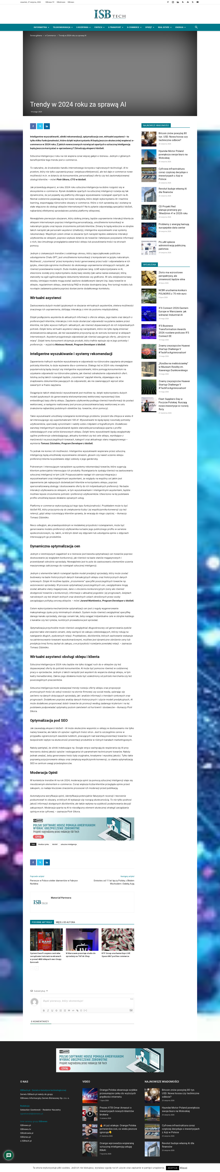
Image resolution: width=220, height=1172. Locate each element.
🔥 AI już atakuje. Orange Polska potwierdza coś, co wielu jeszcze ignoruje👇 (118, 1129)
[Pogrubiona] (44, 1010)
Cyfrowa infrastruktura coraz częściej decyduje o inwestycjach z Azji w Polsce (180, 1129)
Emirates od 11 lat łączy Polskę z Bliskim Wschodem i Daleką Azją (114, 882)
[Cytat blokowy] (69, 1010)
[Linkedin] (178, 2)
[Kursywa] (48, 1010)
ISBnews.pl (25, 1125)
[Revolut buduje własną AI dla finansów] (148, 194)
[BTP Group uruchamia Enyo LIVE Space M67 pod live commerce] (118, 939)
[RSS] (182, 2)
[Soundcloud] (187, 2)
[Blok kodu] (73, 1010)
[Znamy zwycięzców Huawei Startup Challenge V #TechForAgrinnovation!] (148, 351)
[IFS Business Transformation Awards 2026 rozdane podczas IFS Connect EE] (148, 331)
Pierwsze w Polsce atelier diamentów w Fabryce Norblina (54, 882)
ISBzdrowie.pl (26, 1133)
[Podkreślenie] (52, 1010)
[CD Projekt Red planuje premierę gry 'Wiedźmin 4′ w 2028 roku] (148, 212)
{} (81, 1010)
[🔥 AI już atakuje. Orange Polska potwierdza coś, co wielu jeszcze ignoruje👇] (89, 1131)
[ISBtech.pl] (110, 14)
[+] (85, 1010)
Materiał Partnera (61, 897)
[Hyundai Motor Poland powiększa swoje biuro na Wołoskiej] (148, 156)
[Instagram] (173, 2)
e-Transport (114, 27)
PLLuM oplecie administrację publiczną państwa (172, 245)
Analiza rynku (43, 844)
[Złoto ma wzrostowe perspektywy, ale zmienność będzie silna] (148, 278)
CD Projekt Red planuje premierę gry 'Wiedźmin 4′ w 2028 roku (173, 210)
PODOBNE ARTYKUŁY (42, 922)
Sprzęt (148, 27)
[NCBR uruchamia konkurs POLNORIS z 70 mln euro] (148, 296)
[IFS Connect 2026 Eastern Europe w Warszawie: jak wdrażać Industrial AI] (148, 313)
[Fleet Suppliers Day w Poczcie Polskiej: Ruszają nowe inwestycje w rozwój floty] (148, 404)
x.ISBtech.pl (26, 1141)
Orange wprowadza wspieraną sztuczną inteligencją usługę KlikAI (117, 1147)
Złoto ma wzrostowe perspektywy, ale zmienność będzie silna (172, 276)
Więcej (183, 1167)
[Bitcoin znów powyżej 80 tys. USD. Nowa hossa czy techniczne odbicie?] (148, 139)
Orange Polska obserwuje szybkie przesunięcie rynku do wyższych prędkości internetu (118, 1093)
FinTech (98, 27)
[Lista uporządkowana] (61, 1010)
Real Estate (163, 27)
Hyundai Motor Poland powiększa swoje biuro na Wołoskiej (173, 154)
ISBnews (71, 2)
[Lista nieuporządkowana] (65, 1010)
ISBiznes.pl (25, 1137)
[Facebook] (168, 2)
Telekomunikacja (61, 27)
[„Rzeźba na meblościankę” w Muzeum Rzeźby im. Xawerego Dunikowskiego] (148, 369)
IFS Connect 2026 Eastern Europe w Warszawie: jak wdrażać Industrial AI (173, 311)
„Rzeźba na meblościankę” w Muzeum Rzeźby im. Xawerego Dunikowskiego (173, 367)
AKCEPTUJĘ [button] (172, 1168)
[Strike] (56, 1010)
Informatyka (40, 27)
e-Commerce (133, 27)
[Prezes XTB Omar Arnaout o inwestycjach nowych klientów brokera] (89, 1113)
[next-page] (37, 968)
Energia (179, 27)
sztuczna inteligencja (69, 844)
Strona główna (36, 35)
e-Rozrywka (82, 27)
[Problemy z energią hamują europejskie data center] (148, 230)
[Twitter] (192, 2)
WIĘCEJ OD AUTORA (65, 922)
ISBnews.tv (25, 1129)
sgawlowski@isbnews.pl (31, 1113)
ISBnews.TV (49, 2)
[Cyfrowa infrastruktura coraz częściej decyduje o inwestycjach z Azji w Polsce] (148, 174)
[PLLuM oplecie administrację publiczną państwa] (148, 247)
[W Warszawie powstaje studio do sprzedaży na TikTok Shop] (82, 939)
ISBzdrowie (61, 2)
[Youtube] (197, 2)
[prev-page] (32, 968)
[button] (196, 27)
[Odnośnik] (77, 1010)
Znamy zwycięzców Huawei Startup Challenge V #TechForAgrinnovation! (174, 349)
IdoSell (54, 844)
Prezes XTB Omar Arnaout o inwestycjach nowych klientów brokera (117, 1111)
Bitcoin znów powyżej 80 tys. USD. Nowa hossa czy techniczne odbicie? (173, 137)
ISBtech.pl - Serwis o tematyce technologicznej (43, 1090)
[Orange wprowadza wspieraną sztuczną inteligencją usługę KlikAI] (89, 1149)
